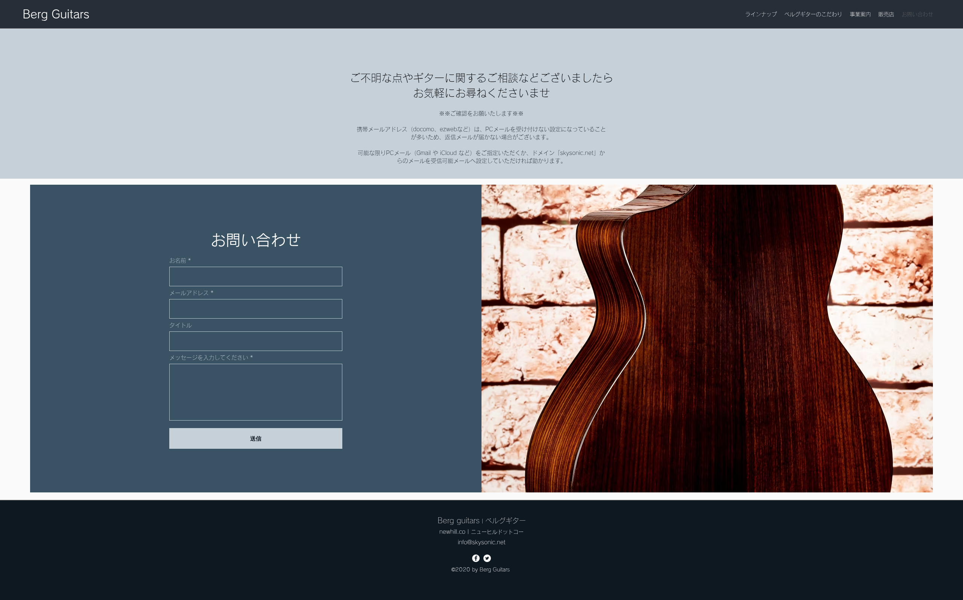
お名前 (177, 260)
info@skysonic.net (482, 542)
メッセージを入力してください (208, 357)
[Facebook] (476, 558)
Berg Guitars (56, 14)
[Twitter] (487, 558)
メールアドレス (189, 293)
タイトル (180, 325)
